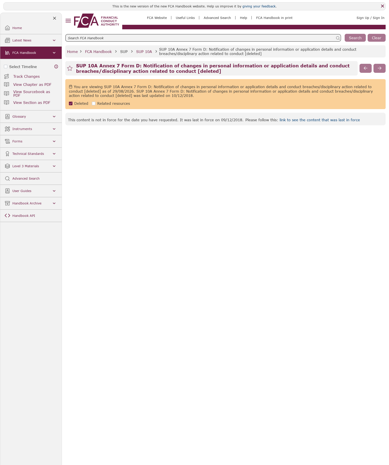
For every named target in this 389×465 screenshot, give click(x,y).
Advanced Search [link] (217, 18)
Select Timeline (23, 66)
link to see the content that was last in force (320, 120)
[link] (96, 21)
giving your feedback (259, 6)
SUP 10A (144, 51)
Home (72, 51)
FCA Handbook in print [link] (274, 18)
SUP (124, 51)
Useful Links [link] (185, 18)
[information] (56, 67)
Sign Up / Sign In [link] (370, 18)
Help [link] (243, 18)
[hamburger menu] (68, 21)
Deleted (81, 103)
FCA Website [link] (157, 18)
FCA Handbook (98, 51)
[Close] (382, 6)
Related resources (113, 103)
